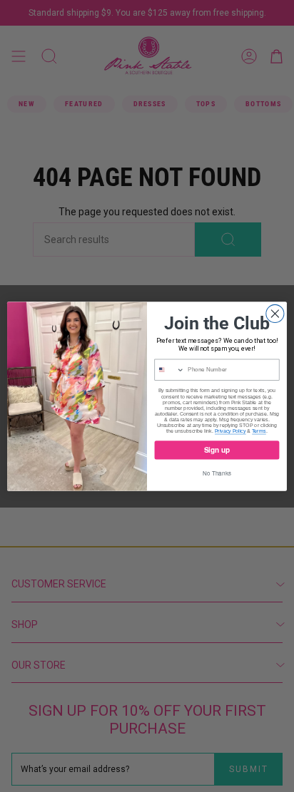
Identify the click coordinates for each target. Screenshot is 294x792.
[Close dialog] (275, 313)
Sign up (217, 449)
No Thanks (216, 472)
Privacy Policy (230, 430)
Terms (259, 430)
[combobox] (169, 369)
